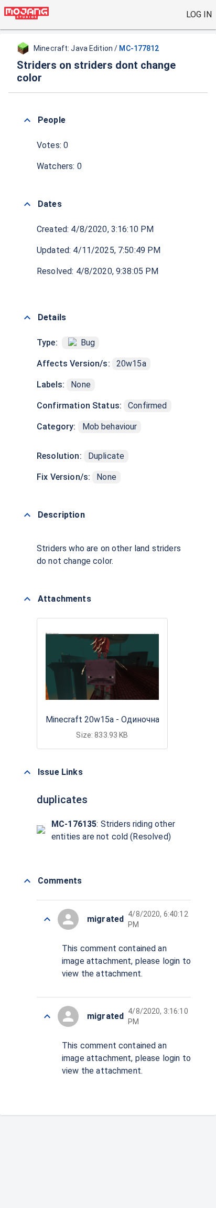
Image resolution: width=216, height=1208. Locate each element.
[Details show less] (27, 317)
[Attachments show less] (27, 599)
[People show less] (27, 120)
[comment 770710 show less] (47, 919)
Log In (199, 14)
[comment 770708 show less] (47, 1016)
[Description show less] (27, 515)
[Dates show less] (27, 204)
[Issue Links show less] (27, 772)
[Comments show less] (27, 880)
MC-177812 (139, 48)
